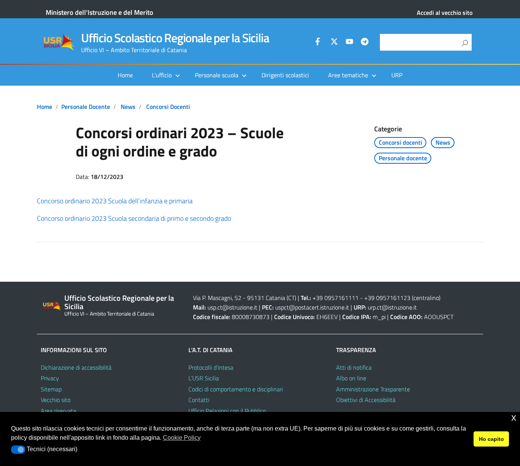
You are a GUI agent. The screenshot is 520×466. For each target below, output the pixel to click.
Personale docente (85, 106)
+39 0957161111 (336, 297)
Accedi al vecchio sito (444, 12)
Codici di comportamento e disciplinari (235, 389)
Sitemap (51, 389)
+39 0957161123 (387, 297)
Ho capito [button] (491, 439)
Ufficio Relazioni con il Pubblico (227, 410)
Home (125, 75)
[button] (18, 449)
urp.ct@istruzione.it (392, 307)
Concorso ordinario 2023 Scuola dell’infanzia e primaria (115, 201)
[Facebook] (319, 42)
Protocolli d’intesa (210, 367)
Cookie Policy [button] (182, 437)
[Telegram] (364, 42)
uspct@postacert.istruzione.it (312, 307)
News (128, 106)
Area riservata (58, 410)
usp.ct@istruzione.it (232, 307)
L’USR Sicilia (203, 378)
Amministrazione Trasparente (373, 389)
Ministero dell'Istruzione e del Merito (99, 12)
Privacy (50, 378)
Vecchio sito (55, 399)
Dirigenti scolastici (285, 75)
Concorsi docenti (168, 106)
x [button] (513, 417)
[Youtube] (349, 42)
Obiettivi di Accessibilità (366, 399)
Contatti (198, 399)
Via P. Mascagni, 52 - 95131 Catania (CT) (244, 297)
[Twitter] (334, 42)
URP (396, 75)
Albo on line (351, 378)
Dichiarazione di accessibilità (76, 367)
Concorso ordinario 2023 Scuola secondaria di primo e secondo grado (134, 218)
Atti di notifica (354, 367)
